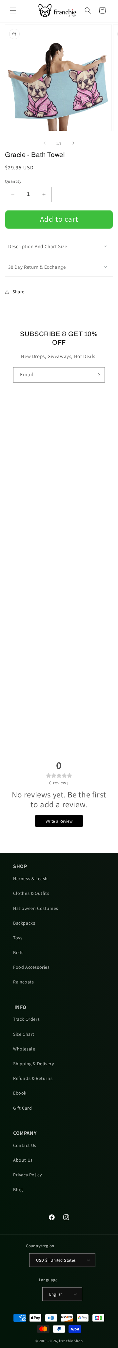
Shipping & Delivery (33, 1063)
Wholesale (24, 1049)
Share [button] (18, 292)
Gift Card (22, 1108)
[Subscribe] (97, 375)
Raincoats (23, 982)
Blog (18, 1189)
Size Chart (23, 1034)
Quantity (13, 181)
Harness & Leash (30, 878)
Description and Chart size (37, 246)
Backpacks (24, 923)
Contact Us (24, 1145)
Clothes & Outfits (31, 893)
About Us (23, 1160)
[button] (13, 10)
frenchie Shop (71, 1341)
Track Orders (26, 1019)
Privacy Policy (27, 1175)
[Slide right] (73, 143)
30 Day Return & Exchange (37, 267)
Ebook (20, 1093)
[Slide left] (44, 143)
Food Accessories (31, 967)
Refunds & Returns (32, 1078)
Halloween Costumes (35, 908)
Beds (18, 952)
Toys (17, 938)
